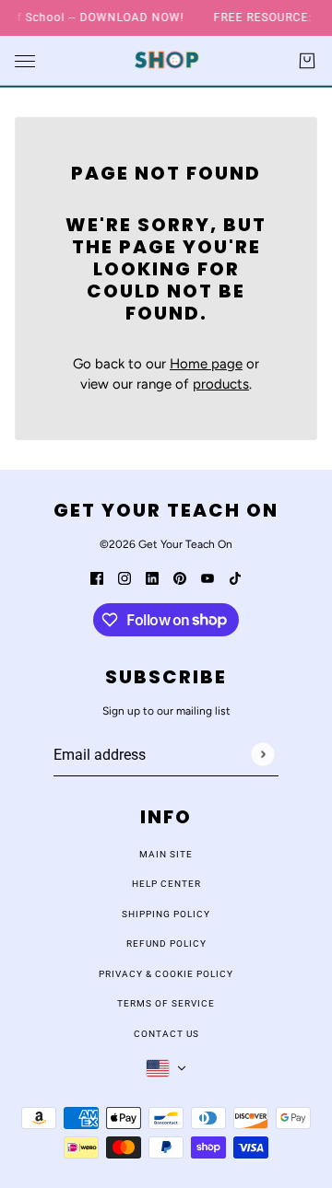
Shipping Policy (166, 914)
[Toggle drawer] (25, 60)
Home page (206, 363)
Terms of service (166, 1003)
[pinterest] (180, 578)
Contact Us (166, 1034)
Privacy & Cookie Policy (166, 974)
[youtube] (207, 578)
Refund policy (166, 943)
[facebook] (97, 578)
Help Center (166, 884)
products (221, 384)
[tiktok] (235, 578)
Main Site (166, 854)
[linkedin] (152, 578)
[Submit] (262, 753)
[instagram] (124, 578)
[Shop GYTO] (166, 60)
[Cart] (307, 61)
